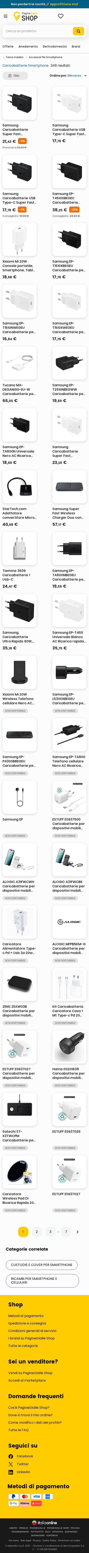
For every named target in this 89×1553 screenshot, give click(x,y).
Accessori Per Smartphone (45, 57)
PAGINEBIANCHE (20, 1532)
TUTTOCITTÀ (37, 1532)
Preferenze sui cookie (69, 1540)
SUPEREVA (52, 1536)
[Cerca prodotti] (78, 31)
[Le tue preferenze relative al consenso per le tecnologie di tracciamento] (82, 1546)
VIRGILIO (23, 1528)
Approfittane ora (63, 4)
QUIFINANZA (71, 1532)
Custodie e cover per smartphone (41, 1264)
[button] (76, 47)
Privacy (37, 1540)
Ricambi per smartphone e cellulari (34, 1280)
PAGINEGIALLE (37, 1528)
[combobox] (44, 31)
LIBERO (13, 1528)
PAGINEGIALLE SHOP (58, 1528)
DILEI (48, 1532)
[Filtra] (15, 76)
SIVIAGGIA (57, 1532)
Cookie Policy (49, 1540)
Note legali (25, 1540)
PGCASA (75, 1528)
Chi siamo (14, 1540)
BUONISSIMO (38, 1536)
